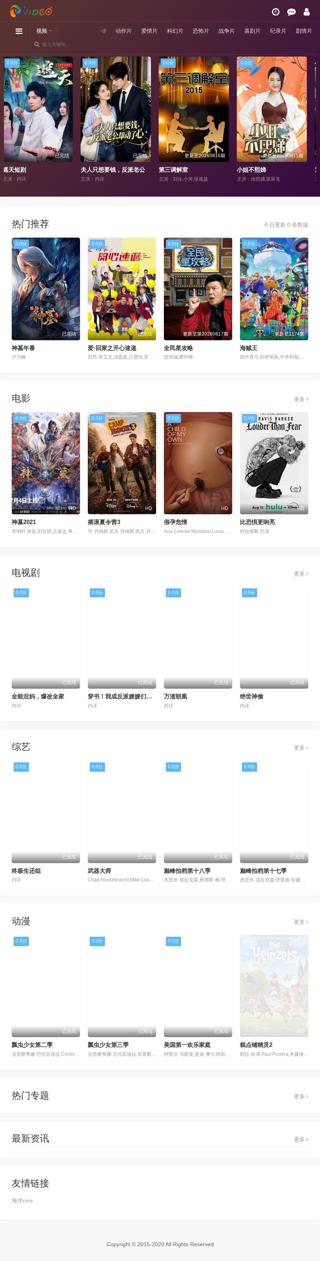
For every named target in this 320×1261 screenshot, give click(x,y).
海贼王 (249, 348)
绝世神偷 (251, 696)
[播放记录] (275, 12)
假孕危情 (175, 522)
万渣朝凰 (175, 696)
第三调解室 (100, 169)
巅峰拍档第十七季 (263, 870)
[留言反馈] (291, 12)
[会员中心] (307, 12)
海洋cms (22, 1200)
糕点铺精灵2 (256, 1044)
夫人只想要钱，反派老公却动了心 (52, 169)
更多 (300, 399)
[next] (307, 120)
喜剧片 (252, 31)
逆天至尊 (253, 169)
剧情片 (304, 31)
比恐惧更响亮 (257, 522)
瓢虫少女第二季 (32, 1044)
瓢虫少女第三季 (108, 1044)
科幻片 (175, 31)
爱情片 (149, 31)
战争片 (227, 31)
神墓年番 (23, 348)
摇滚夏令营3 (104, 522)
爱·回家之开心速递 (112, 348)
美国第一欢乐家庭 (187, 1044)
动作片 (124, 31)
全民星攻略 (178, 348)
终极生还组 (26, 870)
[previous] (13, 120)
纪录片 (278, 31)
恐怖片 (201, 31)
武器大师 (99, 870)
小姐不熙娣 (178, 169)
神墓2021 (24, 522)
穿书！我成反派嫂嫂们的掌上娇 (129, 696)
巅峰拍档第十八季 (187, 870)
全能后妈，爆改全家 (38, 696)
